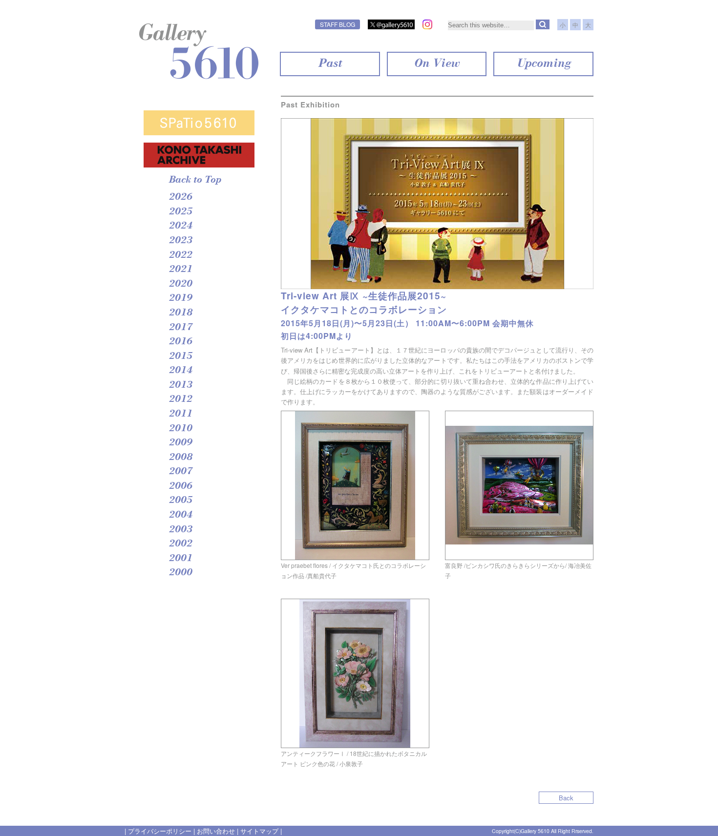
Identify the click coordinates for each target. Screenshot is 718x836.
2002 (180, 544)
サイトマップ (259, 831)
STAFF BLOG (337, 24)
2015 (180, 356)
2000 (180, 573)
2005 (180, 500)
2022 (180, 255)
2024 (180, 226)
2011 (180, 414)
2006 (180, 486)
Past (329, 64)
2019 (180, 298)
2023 (180, 241)
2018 (180, 313)
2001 (180, 559)
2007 (180, 472)
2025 (180, 212)
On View (436, 64)
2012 (180, 399)
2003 (180, 530)
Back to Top (195, 180)
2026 (180, 197)
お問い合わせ (216, 831)
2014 (180, 371)
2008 (180, 457)
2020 (180, 284)
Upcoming (543, 64)
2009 (180, 443)
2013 (180, 385)
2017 (180, 328)
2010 (180, 429)
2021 (180, 269)
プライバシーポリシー (159, 831)
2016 (180, 342)
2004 (180, 515)
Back (566, 797)
